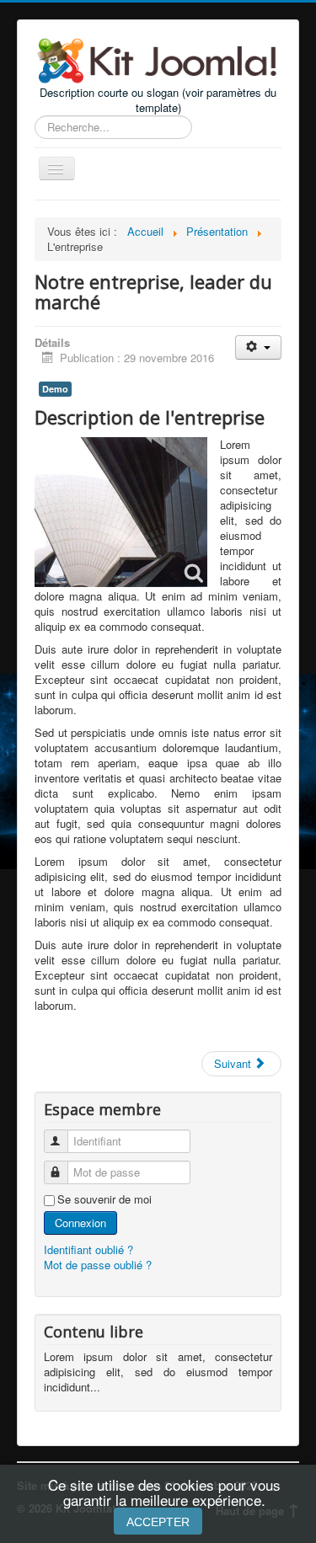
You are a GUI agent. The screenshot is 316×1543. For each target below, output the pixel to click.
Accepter (158, 1522)
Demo (55, 388)
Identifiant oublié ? (88, 1249)
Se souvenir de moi (104, 1199)
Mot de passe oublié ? (98, 1265)
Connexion (80, 1223)
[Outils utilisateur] (258, 347)
